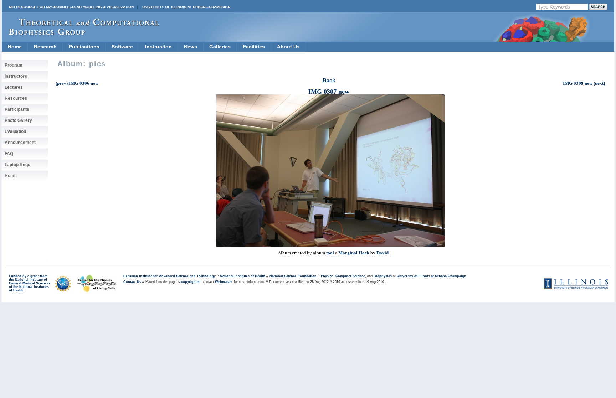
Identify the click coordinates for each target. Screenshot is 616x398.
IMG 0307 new (328, 91)
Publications (84, 47)
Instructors (16, 76)
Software (122, 47)
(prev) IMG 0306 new (77, 83)
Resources (16, 98)
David (382, 252)
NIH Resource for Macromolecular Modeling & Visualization (71, 7)
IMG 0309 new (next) (584, 83)
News (190, 47)
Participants (17, 109)
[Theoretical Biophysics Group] (80, 34)
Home (15, 47)
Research (45, 47)
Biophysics (383, 276)
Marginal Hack (353, 252)
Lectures (14, 87)
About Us (288, 47)
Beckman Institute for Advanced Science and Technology (169, 276)
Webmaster (224, 282)
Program (13, 65)
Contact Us (132, 282)
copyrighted (191, 282)
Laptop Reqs (17, 164)
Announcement (20, 142)
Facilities (254, 47)
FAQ (9, 153)
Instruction (158, 47)
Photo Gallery (18, 120)
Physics (327, 276)
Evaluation (15, 131)
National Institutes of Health (242, 276)
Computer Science (350, 276)
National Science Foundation (293, 276)
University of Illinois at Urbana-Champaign (186, 7)
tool (330, 252)
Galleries (220, 47)
